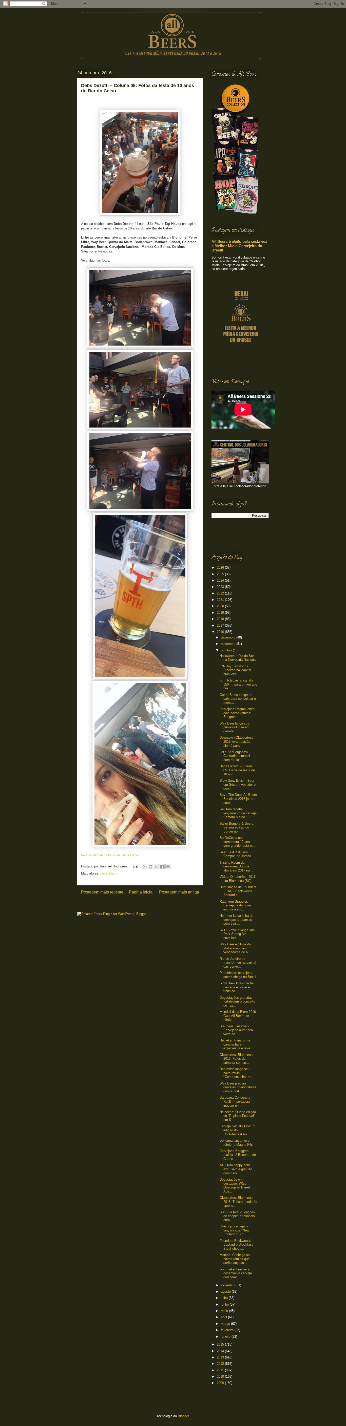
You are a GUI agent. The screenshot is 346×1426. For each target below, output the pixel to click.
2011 (221, 1370)
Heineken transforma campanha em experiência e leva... (236, 1044)
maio (225, 1311)
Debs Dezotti (109, 873)
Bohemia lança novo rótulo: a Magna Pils (236, 1142)
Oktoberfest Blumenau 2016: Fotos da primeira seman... (236, 1059)
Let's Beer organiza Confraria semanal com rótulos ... (235, 756)
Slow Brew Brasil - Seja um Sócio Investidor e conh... (238, 784)
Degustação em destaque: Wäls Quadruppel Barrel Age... (235, 1185)
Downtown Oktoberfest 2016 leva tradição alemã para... (236, 741)
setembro (228, 1285)
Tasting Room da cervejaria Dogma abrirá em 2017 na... (236, 866)
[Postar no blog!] (150, 866)
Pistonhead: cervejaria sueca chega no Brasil (238, 975)
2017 (221, 625)
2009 (221, 1383)
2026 (221, 567)
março (226, 1324)
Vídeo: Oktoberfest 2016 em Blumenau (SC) (238, 879)
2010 (221, 1376)
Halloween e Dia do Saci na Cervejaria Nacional (238, 658)
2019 (221, 612)
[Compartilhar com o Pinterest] (167, 866)
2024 (221, 580)
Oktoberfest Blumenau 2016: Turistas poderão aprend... (238, 1201)
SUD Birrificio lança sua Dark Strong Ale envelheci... (237, 934)
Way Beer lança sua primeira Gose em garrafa (234, 727)
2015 (221, 1344)
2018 (221, 619)
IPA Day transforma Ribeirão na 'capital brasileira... (235, 670)
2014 (221, 1351)
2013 (221, 1357)
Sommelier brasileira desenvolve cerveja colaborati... (236, 1273)
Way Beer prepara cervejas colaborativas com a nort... (238, 1087)
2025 (221, 574)
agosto (226, 1291)
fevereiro (228, 1330)
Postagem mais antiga (179, 892)
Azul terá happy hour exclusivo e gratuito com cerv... (236, 1169)
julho (225, 1298)
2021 (221, 600)
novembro (228, 644)
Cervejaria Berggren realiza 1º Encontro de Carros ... (238, 1155)
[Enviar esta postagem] (135, 866)
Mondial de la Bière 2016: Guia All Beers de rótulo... (238, 1015)
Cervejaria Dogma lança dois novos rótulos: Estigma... (237, 713)
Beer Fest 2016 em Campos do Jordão (235, 854)
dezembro (228, 637)
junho (225, 1304)
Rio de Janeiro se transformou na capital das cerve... (238, 962)
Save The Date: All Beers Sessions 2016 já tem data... (238, 798)
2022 (221, 593)
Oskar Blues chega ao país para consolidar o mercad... (238, 699)
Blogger (183, 1416)
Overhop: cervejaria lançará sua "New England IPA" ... (234, 1230)
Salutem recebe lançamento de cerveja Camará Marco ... (238, 813)
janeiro (226, 1336)
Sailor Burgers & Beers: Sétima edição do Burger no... (237, 827)
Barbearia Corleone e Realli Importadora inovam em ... (235, 1101)
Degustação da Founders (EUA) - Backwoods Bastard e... (238, 891)
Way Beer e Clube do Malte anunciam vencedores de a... (235, 948)
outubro (227, 650)
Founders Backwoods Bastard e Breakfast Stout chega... (236, 1244)
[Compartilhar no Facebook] (162, 866)
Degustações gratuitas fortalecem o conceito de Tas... (237, 1001)
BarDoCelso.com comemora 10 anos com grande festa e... (237, 841)
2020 (221, 606)
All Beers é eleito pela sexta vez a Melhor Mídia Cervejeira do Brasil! (239, 245)
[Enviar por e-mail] (144, 866)
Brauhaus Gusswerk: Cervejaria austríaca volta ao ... (236, 1030)
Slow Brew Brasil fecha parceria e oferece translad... (237, 987)
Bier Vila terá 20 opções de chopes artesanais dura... (237, 1216)
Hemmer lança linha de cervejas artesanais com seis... (236, 919)
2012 (221, 1364)
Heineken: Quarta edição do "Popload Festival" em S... (238, 1116)
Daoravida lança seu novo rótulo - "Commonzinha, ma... (237, 1073)
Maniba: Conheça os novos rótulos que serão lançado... (235, 1259)
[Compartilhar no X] (156, 866)
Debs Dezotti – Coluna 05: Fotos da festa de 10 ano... (237, 770)
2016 (221, 632)
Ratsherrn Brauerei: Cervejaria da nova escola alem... (235, 905)
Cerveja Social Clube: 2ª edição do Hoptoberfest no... (237, 1130)
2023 (221, 587)
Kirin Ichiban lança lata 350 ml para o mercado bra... (238, 684)
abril (224, 1317)
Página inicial (141, 892)
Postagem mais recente (102, 892)
